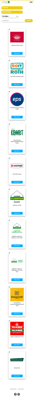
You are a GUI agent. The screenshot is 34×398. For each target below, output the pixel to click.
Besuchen (17, 53)
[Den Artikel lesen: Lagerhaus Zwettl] (17, 197)
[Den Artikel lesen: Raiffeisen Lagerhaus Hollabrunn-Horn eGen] (17, 228)
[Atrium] (5, 2)
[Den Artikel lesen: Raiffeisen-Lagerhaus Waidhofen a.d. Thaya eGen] (17, 261)
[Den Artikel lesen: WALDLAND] (17, 359)
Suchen (29, 20)
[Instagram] (18, 394)
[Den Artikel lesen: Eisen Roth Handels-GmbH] (17, 68)
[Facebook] (15, 394)
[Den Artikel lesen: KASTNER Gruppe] (17, 165)
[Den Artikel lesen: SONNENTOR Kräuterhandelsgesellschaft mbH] (17, 294)
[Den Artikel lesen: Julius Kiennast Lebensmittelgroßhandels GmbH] (17, 132)
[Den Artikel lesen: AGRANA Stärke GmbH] (17, 37)
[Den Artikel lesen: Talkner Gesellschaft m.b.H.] (17, 328)
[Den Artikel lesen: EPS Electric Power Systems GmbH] (17, 99)
